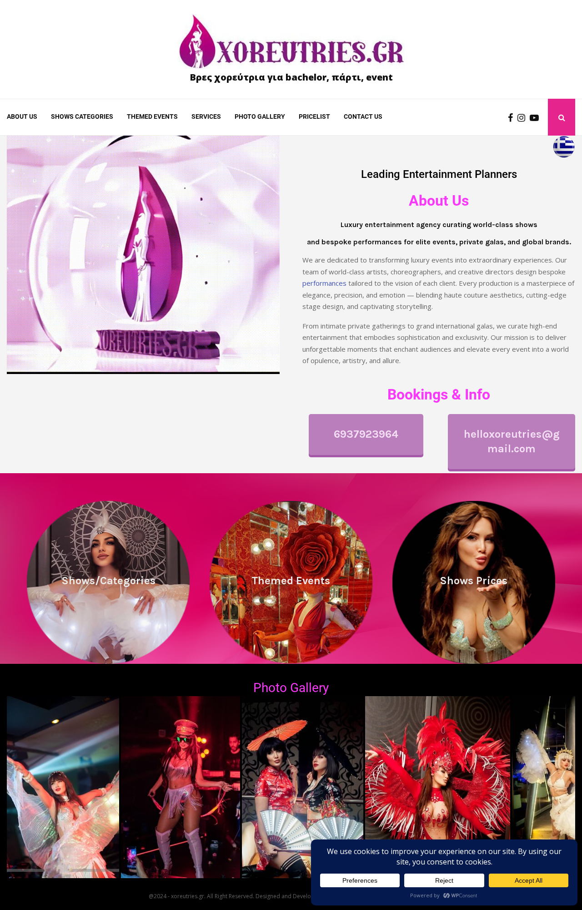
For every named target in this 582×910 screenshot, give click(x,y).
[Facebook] (512, 118)
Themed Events (152, 116)
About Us (22, 116)
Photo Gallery (291, 687)
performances (324, 283)
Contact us (363, 116)
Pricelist (314, 116)
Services (206, 116)
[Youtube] (536, 118)
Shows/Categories (108, 580)
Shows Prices (473, 580)
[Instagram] (523, 118)
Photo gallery (260, 116)
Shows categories (82, 116)
